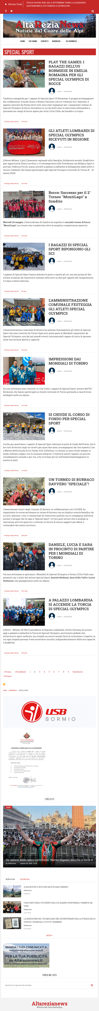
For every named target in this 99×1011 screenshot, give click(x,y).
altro (48, 935)
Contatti (44, 41)
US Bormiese (71, 41)
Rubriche (56, 41)
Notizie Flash (15, 4)
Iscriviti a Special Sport (4, 684)
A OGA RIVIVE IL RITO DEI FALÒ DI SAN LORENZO (46, 887)
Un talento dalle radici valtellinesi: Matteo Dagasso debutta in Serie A (49, 860)
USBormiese (13, 690)
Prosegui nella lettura (12, 122)
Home (22, 41)
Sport (8, 807)
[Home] (49, 26)
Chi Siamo (33, 41)
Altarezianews (49, 1003)
